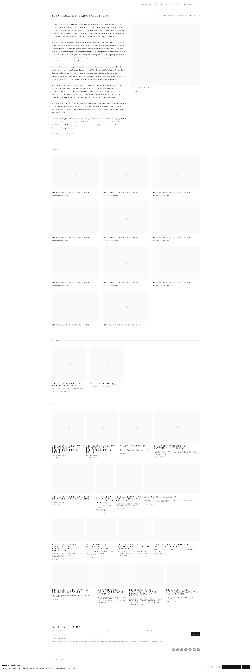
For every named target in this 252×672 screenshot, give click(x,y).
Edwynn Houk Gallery (74, 4)
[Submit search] (199, 4)
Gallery (169, 4)
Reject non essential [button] (231, 667)
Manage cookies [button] (66, 659)
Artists (135, 4)
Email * (149, 631)
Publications (189, 4)
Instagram (177, 649)
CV (198, 16)
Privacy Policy (109, 641)
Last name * (104, 631)
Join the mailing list (190, 649)
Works (171, 16)
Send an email (194, 649)
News (178, 4)
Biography (161, 16)
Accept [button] (246, 667)
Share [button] (135, 91)
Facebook (173, 649)
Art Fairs (159, 4)
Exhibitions (146, 4)
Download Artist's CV (64, 134)
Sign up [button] (195, 634)
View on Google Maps (198, 649)
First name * (56, 631)
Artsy (181, 649)
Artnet (185, 649)
